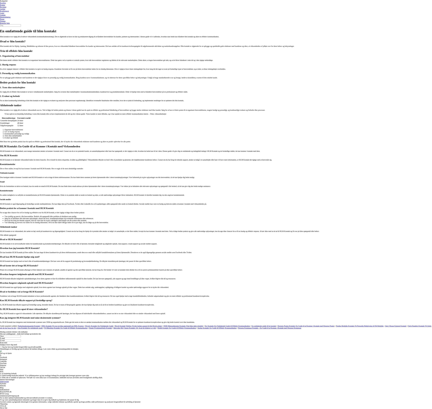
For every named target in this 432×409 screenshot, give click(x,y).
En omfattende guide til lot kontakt (264, 326)
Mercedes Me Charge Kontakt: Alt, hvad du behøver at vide (134, 328)
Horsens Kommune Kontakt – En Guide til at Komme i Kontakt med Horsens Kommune (269, 328)
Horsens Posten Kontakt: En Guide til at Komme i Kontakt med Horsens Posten (306, 326)
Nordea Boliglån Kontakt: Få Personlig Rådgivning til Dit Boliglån (360, 326)
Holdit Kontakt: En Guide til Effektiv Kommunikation (177, 328)
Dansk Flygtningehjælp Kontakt (100, 328)
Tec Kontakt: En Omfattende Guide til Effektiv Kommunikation (227, 326)
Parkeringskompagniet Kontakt (29, 326)
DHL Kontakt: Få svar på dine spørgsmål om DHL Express (63, 326)
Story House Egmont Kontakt (395, 326)
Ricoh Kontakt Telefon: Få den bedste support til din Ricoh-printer (138, 326)
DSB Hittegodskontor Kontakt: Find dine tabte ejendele (183, 326)
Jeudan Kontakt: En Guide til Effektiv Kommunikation (217, 328)
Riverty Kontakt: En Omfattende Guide (99, 326)
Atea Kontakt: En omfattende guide (30, 328)
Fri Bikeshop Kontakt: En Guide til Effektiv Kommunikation (65, 328)
